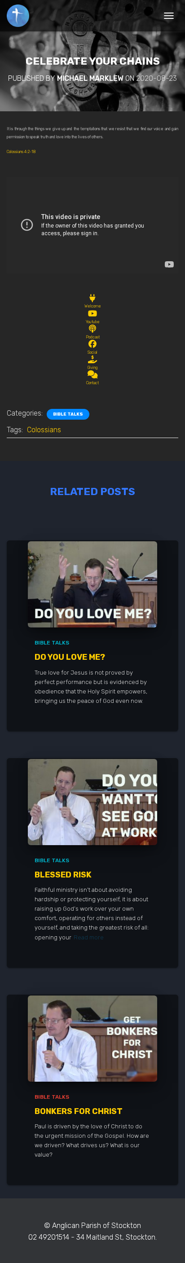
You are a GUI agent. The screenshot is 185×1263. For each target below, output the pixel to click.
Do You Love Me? (70, 657)
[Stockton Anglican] (21, 15)
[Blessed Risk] (92, 801)
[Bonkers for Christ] (92, 1038)
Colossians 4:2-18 (21, 151)
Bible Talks (68, 414)
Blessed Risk (63, 875)
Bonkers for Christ (79, 1111)
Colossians (44, 429)
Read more (89, 937)
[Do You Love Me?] (92, 583)
